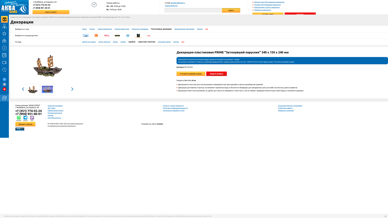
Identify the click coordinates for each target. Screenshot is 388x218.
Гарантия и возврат (55, 106)
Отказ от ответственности (173, 106)
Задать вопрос (51, 12)
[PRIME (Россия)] (138, 35)
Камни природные (105, 29)
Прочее (200, 29)
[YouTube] (4, 89)
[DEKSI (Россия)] (85, 35)
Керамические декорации (184, 29)
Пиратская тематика (73, 17)
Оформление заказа (55, 110)
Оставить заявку (268, 14)
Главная (13, 17)
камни (115, 42)
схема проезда (171, 6)
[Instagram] (4, 79)
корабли (132, 42)
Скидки (50, 115)
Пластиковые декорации (40, 17)
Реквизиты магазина (286, 110)
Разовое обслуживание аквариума (267, 5)
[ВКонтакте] (4, 84)
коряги (123, 42)
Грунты (92, 29)
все (206, 29)
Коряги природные (122, 29)
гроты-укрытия (104, 42)
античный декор (164, 42)
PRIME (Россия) (54, 17)
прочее (176, 42)
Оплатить (300, 14)
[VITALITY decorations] (106, 35)
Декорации (27, 17)
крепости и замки (89, 42)
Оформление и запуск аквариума (267, 7)
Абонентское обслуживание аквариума (269, 2)
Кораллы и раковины (140, 29)
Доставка (51, 108)
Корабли (63, 17)
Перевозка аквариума (262, 10)
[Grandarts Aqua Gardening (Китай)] (96, 35)
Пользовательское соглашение (290, 106)
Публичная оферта (285, 108)
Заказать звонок (25, 124)
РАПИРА (160, 124)
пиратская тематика (146, 42)
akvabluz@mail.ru (178, 3)
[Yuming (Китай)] (127, 35)
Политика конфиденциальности (175, 108)
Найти (231, 10)
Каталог (19, 17)
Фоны (84, 29)
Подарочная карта (55, 113)
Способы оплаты (54, 118)
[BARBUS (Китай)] (117, 35)
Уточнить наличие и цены (191, 74)
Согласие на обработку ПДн (173, 110)
